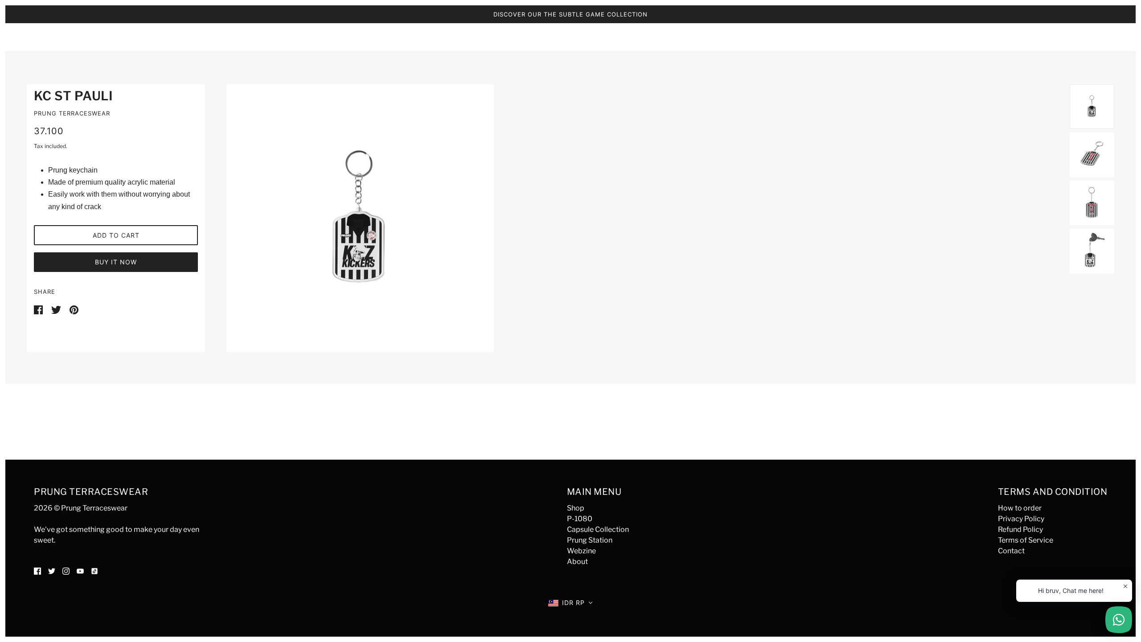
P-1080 (579, 518)
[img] (37, 571)
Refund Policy (1020, 529)
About (577, 561)
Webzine (581, 551)
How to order (1020, 508)
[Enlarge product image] (637, 218)
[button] (570, 602)
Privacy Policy (1021, 518)
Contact (1011, 551)
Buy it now (116, 262)
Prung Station (589, 540)
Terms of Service (1025, 540)
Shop (575, 508)
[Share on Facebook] (39, 309)
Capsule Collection (598, 529)
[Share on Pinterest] (74, 309)
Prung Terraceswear (72, 113)
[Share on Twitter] (57, 309)
